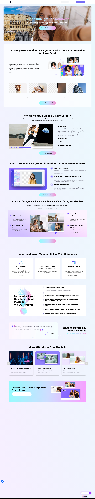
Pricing (65, 2)
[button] (9, 363)
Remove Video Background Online (47, 242)
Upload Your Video (47, 194)
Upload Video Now (47, 153)
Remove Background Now (47, 27)
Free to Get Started (47, 102)
